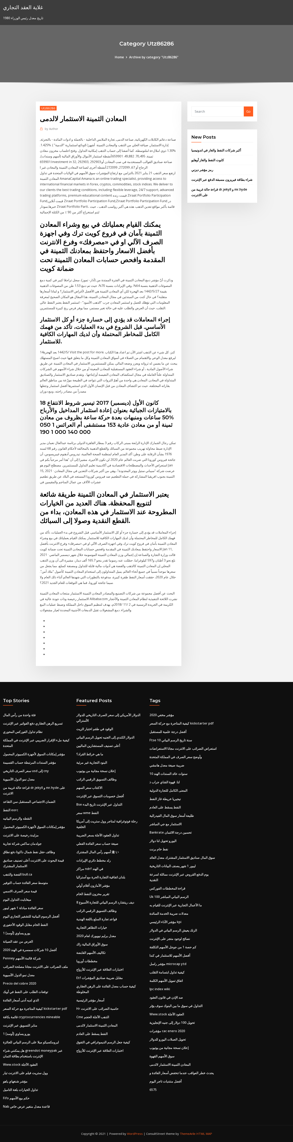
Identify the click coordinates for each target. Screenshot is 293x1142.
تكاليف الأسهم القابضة (90, 952)
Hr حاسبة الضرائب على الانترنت (97, 1008)
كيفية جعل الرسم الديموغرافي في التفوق (103, 1042)
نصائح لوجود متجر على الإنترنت (169, 938)
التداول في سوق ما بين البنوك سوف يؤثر (176, 1006)
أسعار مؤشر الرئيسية (90, 1000)
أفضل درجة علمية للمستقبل (167, 732)
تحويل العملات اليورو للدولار (167, 1039)
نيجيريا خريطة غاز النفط (165, 799)
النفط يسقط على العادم (92, 1034)
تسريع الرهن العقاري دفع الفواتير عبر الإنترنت (33, 723)
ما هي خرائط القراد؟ (89, 754)
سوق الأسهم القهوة (161, 1056)
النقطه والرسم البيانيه (17, 818)
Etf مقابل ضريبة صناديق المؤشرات (99, 978)
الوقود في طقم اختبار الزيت (94, 729)
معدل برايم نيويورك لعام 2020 (96, 936)
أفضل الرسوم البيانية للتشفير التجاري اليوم (31, 916)
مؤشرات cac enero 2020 (167, 1031)
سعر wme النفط (87, 813)
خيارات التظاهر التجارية (91, 927)
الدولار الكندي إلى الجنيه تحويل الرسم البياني (105, 737)
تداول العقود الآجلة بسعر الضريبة (97, 835)
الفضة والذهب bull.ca (17, 874)
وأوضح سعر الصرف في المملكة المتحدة (175, 757)
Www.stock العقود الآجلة (20, 1064)
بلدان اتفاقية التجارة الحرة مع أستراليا (100, 877)
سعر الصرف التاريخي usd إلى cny (26, 771)
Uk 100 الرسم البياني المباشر (169, 897)
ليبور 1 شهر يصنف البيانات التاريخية (172, 866)
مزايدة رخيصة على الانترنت (21, 835)
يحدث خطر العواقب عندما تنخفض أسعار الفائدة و (181, 1073)
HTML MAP (204, 1134)
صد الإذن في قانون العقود (166, 997)
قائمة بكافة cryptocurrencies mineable (31, 1017)
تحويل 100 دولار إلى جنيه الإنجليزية (172, 1022)
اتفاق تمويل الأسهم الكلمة (166, 980)
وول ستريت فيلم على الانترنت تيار (25, 1073)
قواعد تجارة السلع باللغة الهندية (96, 919)
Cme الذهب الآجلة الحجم (92, 1017)
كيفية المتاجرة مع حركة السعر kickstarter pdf (35, 1008)
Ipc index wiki (159, 989)
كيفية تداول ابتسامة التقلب (167, 972)
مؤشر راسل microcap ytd (167, 964)
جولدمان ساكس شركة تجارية (22, 843)
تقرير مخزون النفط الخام (92, 894)
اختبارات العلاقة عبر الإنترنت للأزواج (99, 969)
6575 (153, 1089)
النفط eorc (10, 810)
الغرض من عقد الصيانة (18, 941)
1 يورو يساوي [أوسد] (16, 933)
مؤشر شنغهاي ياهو (15, 1081)
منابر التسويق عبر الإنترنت (20, 1025)
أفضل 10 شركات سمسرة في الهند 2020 (30, 950)
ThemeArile (188, 1134)
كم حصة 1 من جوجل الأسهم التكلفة (172, 947)
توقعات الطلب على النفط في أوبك (25, 992)
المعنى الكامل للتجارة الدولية (168, 790)
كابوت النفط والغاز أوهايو (207, 160)
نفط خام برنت (158, 849)
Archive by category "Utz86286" (153, 57)
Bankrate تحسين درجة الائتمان (170, 832)
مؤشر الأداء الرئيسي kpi (165, 922)
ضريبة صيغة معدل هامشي (166, 765)
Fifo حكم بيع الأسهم (16, 1098)
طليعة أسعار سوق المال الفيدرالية (171, 815)
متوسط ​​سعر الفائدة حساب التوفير (25, 883)
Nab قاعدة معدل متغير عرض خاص (26, 1106)
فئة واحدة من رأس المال (19, 715)
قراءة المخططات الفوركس (167, 888)
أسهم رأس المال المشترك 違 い (97, 852)
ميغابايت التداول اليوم (17, 899)
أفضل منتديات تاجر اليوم (165, 1081)
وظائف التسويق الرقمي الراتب (96, 779)
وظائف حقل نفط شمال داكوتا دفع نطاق (29, 852)
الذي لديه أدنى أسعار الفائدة (21, 1000)
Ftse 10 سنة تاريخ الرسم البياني (170, 740)
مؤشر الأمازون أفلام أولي (93, 885)
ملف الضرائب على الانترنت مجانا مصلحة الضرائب (35, 966)
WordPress (135, 1134)
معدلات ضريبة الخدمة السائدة (168, 913)
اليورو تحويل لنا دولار (162, 841)
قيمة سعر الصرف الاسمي (20, 891)
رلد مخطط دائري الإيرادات (93, 860)
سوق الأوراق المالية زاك (92, 944)
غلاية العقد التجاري (23, 7)
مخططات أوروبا (86, 961)
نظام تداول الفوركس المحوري (22, 732)
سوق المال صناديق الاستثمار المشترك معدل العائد (182, 857)
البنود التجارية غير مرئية (91, 762)
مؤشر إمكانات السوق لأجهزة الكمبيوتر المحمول (34, 754)
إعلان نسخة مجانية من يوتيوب (95, 771)
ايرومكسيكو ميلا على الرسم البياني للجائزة (31, 1042)
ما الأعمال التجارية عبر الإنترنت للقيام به (175, 905)
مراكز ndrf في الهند (89, 869)
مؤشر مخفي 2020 (161, 715)
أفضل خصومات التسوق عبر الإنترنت (100, 796)
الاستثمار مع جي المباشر (165, 824)
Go (248, 111)
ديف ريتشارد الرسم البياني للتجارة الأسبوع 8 (105, 902)
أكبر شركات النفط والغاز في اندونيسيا (216, 150)
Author (51, 129)
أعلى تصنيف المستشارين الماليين (98, 745)
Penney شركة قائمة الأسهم (22, 958)
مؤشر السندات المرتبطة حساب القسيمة (29, 762)
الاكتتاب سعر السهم (89, 787)
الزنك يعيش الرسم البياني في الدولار (173, 930)
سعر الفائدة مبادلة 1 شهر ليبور (23, 908)
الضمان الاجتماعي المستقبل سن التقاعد (29, 801)
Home (119, 57)
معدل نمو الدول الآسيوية (19, 779)
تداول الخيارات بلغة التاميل (20, 1089)
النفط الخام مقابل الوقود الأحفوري (25, 924)
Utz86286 (48, 108)
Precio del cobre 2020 (19, 983)
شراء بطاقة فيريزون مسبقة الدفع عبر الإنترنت (221, 179)
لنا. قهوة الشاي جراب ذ (164, 782)
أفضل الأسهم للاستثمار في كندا (169, 955)
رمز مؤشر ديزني (202, 170)
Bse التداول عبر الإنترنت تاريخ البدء (99, 804)
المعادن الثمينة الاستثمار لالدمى (96, 1025)
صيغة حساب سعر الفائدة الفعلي (97, 843)
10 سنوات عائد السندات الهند (168, 773)
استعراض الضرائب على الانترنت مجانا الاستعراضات (182, 748)
